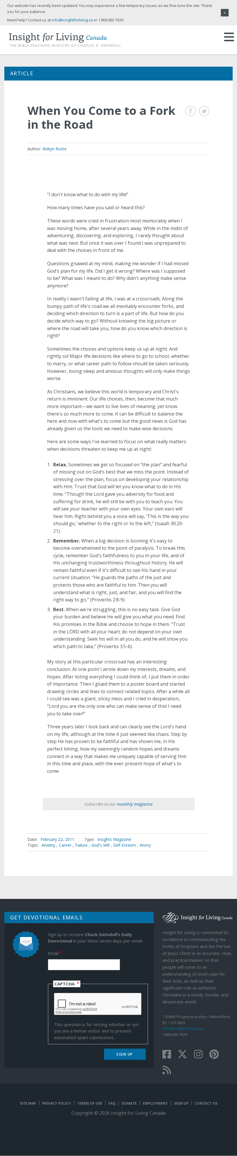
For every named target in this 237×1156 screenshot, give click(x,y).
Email (53, 953)
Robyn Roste (54, 148)
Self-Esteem (124, 845)
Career (65, 845)
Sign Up (181, 1103)
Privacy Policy (56, 1103)
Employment (155, 1103)
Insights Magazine (114, 839)
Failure (81, 845)
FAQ (112, 1103)
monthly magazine (135, 804)
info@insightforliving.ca (182, 1028)
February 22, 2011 (57, 839)
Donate (129, 1103)
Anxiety (48, 845)
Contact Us (206, 1103)
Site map (28, 1103)
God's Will (100, 845)
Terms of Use (89, 1103)
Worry (145, 845)
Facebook (190, 111)
